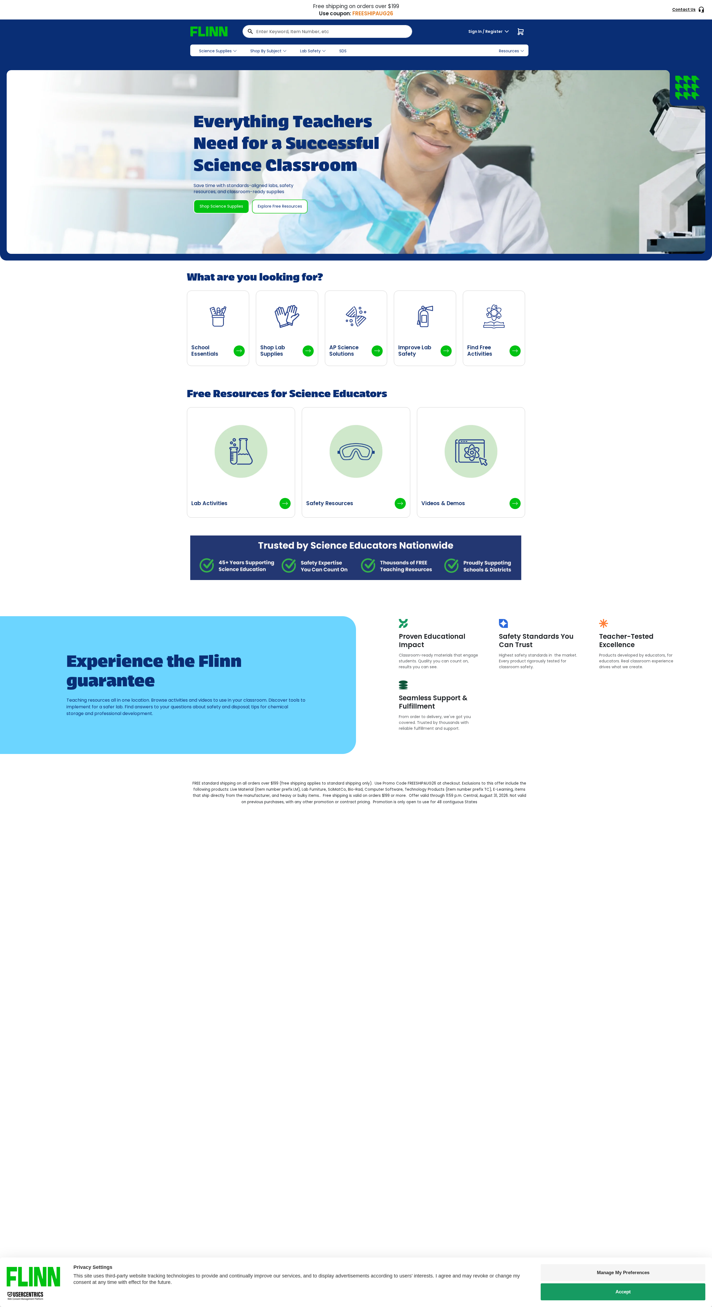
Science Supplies (215, 51)
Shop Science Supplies (221, 206)
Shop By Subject (265, 51)
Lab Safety (310, 51)
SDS (343, 51)
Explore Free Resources (280, 206)
